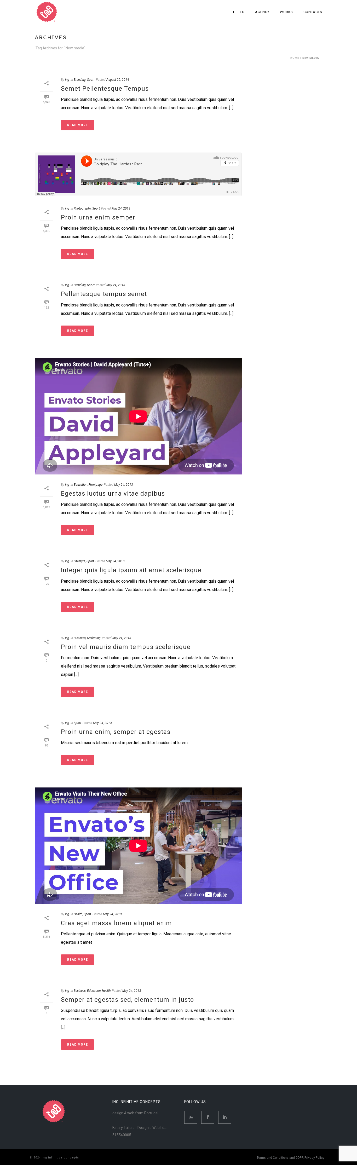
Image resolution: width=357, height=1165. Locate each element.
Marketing (94, 638)
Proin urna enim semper (98, 217)
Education (80, 484)
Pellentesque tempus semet (104, 294)
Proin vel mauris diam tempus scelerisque (126, 647)
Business (80, 638)
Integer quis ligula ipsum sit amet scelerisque (131, 570)
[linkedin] (224, 1117)
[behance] (190, 1117)
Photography (82, 208)
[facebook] (207, 1117)
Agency (262, 12)
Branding (80, 80)
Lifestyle (79, 561)
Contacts (312, 12)
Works (286, 12)
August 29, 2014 (117, 80)
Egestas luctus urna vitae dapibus (113, 493)
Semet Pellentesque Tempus (105, 88)
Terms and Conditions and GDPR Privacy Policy (290, 1158)
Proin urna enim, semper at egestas (115, 731)
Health (78, 914)
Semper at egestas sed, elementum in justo (127, 999)
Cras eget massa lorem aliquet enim (116, 923)
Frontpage (95, 484)
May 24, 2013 (121, 208)
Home (294, 57)
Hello (239, 12)
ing (67, 80)
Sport (91, 80)
